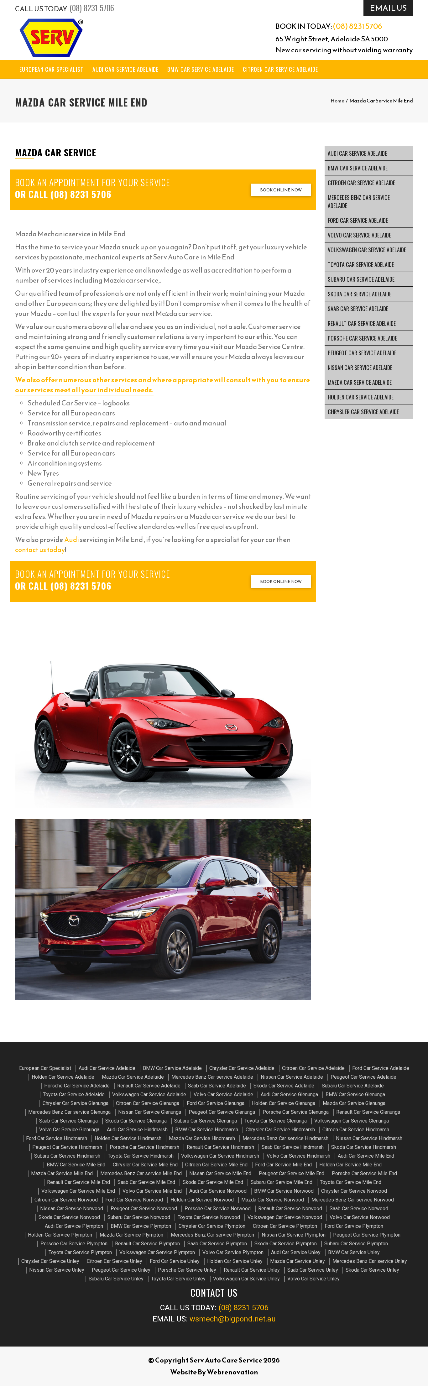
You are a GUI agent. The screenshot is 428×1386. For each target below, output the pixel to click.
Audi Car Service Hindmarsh (137, 1130)
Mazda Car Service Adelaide (360, 382)
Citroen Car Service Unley (114, 1261)
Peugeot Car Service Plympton (366, 1235)
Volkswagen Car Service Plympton (157, 1252)
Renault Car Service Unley (252, 1270)
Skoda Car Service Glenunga (136, 1121)
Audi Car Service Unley (296, 1252)
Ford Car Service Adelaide (358, 220)
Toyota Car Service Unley (178, 1279)
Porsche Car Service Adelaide (362, 338)
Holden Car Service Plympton (60, 1235)
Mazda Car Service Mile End (62, 1173)
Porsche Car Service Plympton (73, 1244)
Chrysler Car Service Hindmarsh (280, 1130)
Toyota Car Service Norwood (209, 1217)
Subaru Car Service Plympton (356, 1244)
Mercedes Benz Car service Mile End (141, 1173)
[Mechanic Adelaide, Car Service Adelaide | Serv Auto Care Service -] (51, 38)
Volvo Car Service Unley (313, 1279)
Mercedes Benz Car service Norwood (352, 1200)
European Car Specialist (51, 69)
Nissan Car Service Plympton (294, 1235)
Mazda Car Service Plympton (131, 1235)
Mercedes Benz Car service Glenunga (69, 1112)
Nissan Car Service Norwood (71, 1208)
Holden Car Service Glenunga (283, 1103)
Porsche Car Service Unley (187, 1270)
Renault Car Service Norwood (290, 1208)
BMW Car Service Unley (354, 1252)
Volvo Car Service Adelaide (359, 235)
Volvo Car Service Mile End (152, 1191)
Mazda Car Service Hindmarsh (202, 1138)
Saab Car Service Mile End (146, 1182)
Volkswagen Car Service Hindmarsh (220, 1156)
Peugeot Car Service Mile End (291, 1173)
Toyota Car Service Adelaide (361, 264)
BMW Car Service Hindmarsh (206, 1130)
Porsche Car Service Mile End (364, 1173)
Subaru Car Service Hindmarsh (67, 1156)
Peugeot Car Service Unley (121, 1270)
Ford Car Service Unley (175, 1261)
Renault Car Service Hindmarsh (220, 1147)
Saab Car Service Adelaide (358, 309)
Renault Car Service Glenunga (368, 1112)
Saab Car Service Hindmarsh (293, 1147)
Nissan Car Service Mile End (220, 1173)
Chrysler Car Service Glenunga (75, 1103)
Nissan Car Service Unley (56, 1270)
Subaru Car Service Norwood (138, 1217)
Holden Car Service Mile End (350, 1165)
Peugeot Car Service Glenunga (222, 1112)
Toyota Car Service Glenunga (275, 1121)
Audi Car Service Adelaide (125, 69)
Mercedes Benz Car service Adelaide (359, 201)
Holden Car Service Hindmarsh (128, 1138)
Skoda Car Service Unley (372, 1270)
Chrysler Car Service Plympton (212, 1226)
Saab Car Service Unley (312, 1270)
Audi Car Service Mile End (366, 1156)
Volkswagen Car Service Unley (246, 1279)
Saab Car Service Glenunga (68, 1121)
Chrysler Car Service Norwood (354, 1191)
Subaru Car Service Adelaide (361, 279)
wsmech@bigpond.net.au (233, 1319)
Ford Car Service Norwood (134, 1200)
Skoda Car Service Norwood (69, 1217)
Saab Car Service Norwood (359, 1208)
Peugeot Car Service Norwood (144, 1208)
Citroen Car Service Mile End (216, 1165)
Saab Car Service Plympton (217, 1244)
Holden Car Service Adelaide (361, 397)
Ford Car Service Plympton (354, 1226)
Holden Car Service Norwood (202, 1200)
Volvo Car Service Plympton (233, 1252)
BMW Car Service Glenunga (355, 1094)
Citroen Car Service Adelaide (280, 69)
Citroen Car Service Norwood (66, 1200)
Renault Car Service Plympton (147, 1244)
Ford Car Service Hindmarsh (56, 1138)
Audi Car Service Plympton (74, 1226)
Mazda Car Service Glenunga (354, 1103)
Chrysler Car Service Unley (50, 1261)
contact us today (40, 549)
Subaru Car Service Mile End (281, 1182)
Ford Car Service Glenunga (215, 1103)
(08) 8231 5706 (92, 7)
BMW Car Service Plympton (141, 1226)
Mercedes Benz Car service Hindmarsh (285, 1138)
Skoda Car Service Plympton (285, 1244)
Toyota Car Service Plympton (80, 1252)
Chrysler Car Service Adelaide (363, 412)
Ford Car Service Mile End (283, 1165)
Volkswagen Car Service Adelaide (367, 250)
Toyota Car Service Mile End (350, 1182)
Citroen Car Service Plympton (285, 1226)
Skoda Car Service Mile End (213, 1182)
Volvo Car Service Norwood (360, 1217)
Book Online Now (281, 190)
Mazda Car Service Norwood (272, 1200)
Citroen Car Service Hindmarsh (355, 1130)
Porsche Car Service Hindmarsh (144, 1147)
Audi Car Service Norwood (218, 1191)
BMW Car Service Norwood (284, 1191)
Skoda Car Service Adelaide (359, 294)
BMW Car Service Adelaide (200, 69)
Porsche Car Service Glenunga (296, 1112)
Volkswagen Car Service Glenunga (351, 1121)
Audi (71, 539)
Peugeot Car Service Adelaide (362, 353)
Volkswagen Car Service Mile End (78, 1191)
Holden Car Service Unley (235, 1261)
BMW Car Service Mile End (76, 1165)
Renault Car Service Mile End (78, 1182)
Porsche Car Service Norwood (218, 1208)
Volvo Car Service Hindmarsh (298, 1156)
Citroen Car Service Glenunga (147, 1103)
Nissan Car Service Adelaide (360, 367)
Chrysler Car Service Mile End (145, 1165)
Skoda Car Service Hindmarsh (363, 1147)
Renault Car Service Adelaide (362, 323)
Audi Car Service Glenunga (289, 1094)
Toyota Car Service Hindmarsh (141, 1156)
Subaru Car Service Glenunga (205, 1121)
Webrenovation (232, 1372)
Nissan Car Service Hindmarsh (369, 1138)
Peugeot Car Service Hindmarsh (67, 1147)
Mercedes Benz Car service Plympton (212, 1235)
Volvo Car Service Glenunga (69, 1130)
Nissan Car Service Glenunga (149, 1112)
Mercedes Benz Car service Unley (369, 1261)
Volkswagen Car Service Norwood (285, 1217)
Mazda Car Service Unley (297, 1261)
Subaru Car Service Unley (116, 1279)
